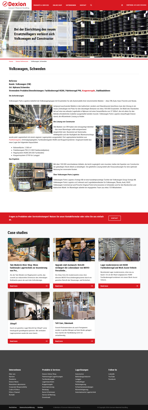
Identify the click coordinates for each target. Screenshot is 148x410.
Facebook (112, 379)
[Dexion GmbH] (16, 5)
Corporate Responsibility (18, 387)
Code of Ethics (14, 389)
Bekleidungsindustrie (82, 376)
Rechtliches (13, 407)
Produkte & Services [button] (41, 5)
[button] (91, 5)
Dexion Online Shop (49, 374)
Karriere (12, 376)
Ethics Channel (14, 392)
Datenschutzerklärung (27, 407)
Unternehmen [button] (71, 5)
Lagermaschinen (48, 382)
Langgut (78, 379)
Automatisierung (48, 387)
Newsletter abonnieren (17, 384)
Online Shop (57, 5)
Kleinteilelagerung (81, 389)
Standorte (12, 379)
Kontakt (83, 5)
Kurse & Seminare (48, 392)
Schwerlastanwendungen (84, 387)
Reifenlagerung (80, 384)
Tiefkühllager (80, 382)
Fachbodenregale (48, 379)
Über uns (12, 374)
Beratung (45, 389)
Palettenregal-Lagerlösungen (52, 376)
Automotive (79, 374)
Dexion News (14, 382)
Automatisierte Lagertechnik (85, 392)
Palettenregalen (15, 140)
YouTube (111, 376)
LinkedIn (111, 374)
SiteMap (40, 407)
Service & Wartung (48, 395)
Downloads (46, 397)
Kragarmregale (88, 90)
